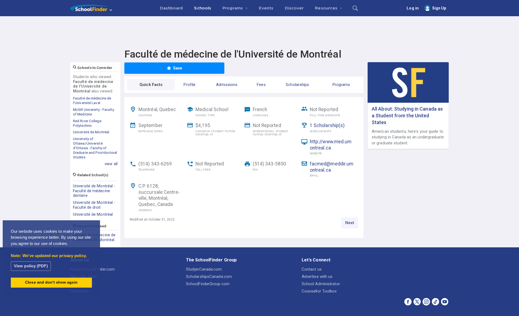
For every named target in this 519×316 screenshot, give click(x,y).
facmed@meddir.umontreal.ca (332, 167)
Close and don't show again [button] (51, 282)
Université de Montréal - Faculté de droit (94, 204)
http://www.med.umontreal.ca (331, 145)
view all (111, 164)
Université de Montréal (93, 214)
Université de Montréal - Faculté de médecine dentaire (94, 191)
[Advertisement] (259, 31)
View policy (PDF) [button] (31, 266)
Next (349, 222)
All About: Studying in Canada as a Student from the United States (407, 115)
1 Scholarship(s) (327, 125)
